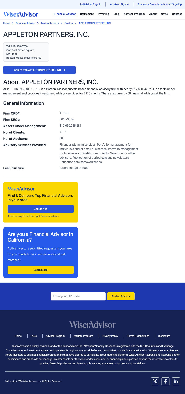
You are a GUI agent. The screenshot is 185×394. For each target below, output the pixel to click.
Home (6, 23)
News (164, 14)
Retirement (87, 14)
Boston (69, 23)
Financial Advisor (65, 14)
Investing (103, 14)
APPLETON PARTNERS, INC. (95, 23)
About (153, 14)
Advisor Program (134, 14)
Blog (116, 14)
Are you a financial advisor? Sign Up (160, 4)
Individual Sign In (90, 4)
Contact (177, 14)
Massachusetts (50, 23)
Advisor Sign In (119, 4)
